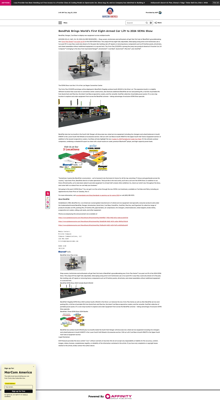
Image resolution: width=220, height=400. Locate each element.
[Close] (33, 366)
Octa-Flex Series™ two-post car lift (73, 41)
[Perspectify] (48, 198)
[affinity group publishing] (48, 202)
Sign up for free (18, 391)
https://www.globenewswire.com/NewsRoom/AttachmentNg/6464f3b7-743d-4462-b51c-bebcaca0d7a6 (93, 218)
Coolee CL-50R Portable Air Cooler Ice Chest (126, 139)
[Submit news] (48, 193)
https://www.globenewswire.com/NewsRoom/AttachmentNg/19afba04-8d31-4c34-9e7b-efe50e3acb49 (93, 225)
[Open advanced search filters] (151, 23)
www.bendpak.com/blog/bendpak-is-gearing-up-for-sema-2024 (98, 195)
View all (216, 3)
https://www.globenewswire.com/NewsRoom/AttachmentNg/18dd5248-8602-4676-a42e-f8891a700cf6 (93, 221)
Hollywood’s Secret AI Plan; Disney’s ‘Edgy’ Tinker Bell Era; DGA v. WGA (179, 3)
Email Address (10, 383)
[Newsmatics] (48, 206)
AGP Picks (5, 3)
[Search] (147, 23)
